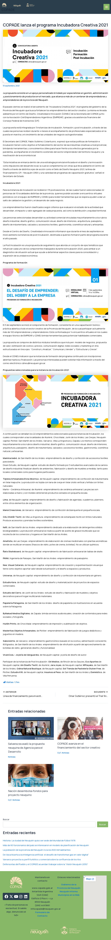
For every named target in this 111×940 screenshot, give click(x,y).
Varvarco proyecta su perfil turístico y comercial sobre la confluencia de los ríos (42, 859)
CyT (59, 752)
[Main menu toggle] (106, 7)
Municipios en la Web (68, 894)
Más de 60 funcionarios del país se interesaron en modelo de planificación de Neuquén (46, 845)
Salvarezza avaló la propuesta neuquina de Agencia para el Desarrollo (26, 747)
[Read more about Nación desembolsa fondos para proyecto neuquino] (31, 775)
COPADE (8, 10)
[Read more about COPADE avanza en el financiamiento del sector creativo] (80, 728)
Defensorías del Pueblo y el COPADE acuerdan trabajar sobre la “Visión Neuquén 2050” (45, 864)
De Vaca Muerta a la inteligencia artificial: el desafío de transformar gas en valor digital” (46, 854)
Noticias (11, 756)
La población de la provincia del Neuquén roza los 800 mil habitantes (37, 849)
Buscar (6, 819)
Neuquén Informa (69, 891)
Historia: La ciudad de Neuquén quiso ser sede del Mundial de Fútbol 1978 (39, 840)
